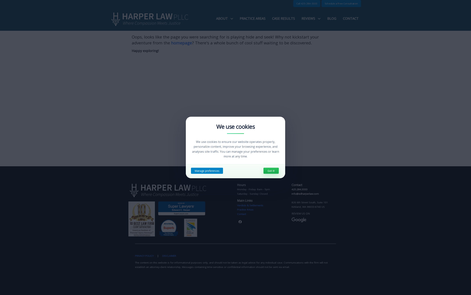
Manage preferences (207, 171)
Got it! (271, 171)
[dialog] (235, 147)
